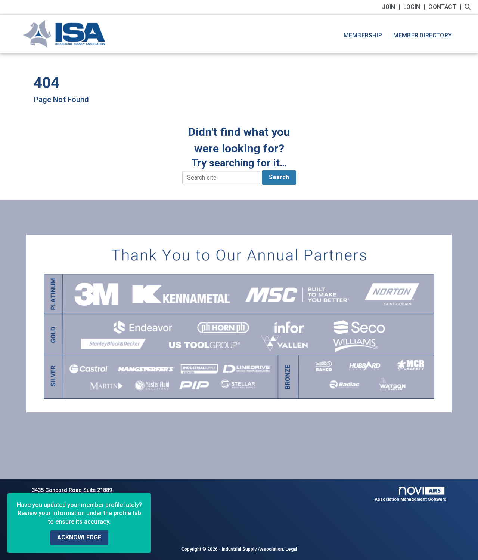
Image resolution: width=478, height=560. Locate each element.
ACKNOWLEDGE (79, 537)
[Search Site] (468, 6)
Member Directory (422, 35)
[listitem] (392, 6)
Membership (363, 35)
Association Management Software (410, 499)
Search (279, 177)
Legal (291, 549)
